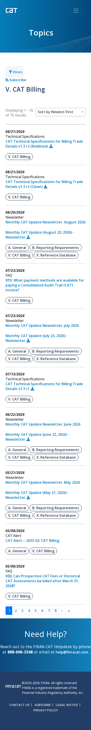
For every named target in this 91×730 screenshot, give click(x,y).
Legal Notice (67, 705)
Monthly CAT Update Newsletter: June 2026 (43, 424)
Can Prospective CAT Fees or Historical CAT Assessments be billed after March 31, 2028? (43, 581)
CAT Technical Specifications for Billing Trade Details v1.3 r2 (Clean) (44, 184)
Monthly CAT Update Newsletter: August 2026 (45, 222)
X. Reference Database (56, 255)
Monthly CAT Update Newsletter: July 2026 (42, 325)
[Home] (21, 10)
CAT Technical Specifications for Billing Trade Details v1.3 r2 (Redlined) (44, 144)
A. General (17, 247)
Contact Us (19, 705)
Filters (17, 72)
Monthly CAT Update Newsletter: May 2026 (43, 482)
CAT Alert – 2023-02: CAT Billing (32, 540)
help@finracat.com (72, 652)
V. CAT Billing (19, 156)
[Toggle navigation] (76, 10)
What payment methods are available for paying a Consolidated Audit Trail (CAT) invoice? (45, 285)
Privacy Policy (45, 710)
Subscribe (17, 79)
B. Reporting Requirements (55, 247)
